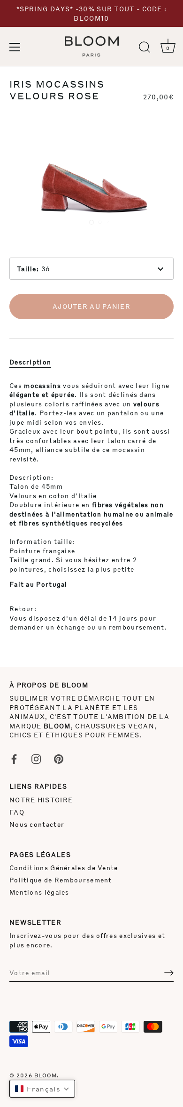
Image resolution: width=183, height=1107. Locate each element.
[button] (42, 1088)
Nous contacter (36, 824)
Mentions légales (39, 892)
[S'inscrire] (169, 973)
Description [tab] (30, 362)
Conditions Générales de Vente (63, 868)
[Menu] (15, 47)
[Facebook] (14, 758)
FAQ (16, 812)
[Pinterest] (58, 758)
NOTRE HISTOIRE (41, 800)
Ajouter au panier (91, 306)
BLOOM (45, 1075)
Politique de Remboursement (60, 880)
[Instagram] (36, 758)
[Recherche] (144, 48)
